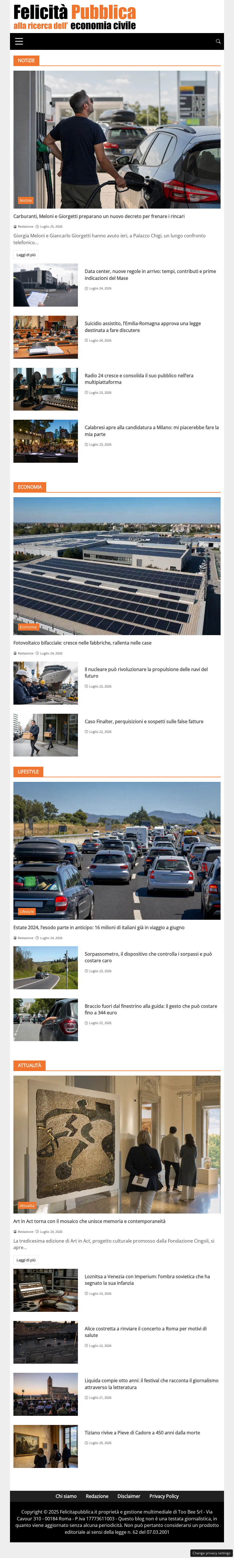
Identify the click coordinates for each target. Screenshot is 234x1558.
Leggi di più (26, 254)
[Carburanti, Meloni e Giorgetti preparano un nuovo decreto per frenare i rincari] (117, 140)
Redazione (97, 1496)
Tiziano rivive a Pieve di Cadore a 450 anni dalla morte (142, 1432)
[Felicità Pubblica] (74, 16)
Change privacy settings (212, 1553)
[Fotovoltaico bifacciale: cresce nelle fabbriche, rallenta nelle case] (117, 566)
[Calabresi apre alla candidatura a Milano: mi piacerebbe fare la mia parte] (45, 441)
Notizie (26, 200)
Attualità (27, 1205)
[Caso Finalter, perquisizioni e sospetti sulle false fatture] (45, 735)
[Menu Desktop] (19, 41)
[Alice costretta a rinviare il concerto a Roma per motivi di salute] (45, 1342)
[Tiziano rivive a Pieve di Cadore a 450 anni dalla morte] (45, 1446)
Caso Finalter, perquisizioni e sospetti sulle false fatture (144, 721)
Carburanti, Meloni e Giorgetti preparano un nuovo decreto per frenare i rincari (99, 216)
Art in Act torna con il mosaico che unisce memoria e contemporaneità (89, 1221)
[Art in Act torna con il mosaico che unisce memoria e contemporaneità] (117, 1145)
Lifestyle (27, 911)
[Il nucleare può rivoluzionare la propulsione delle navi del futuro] (45, 683)
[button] (218, 41)
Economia (28, 626)
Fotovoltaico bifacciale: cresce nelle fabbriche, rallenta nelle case (82, 643)
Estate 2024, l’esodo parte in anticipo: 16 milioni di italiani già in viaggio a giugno (99, 927)
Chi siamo (66, 1496)
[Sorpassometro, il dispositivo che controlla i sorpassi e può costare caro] (45, 967)
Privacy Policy (164, 1496)
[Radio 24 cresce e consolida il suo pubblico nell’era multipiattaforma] (45, 389)
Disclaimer (129, 1496)
